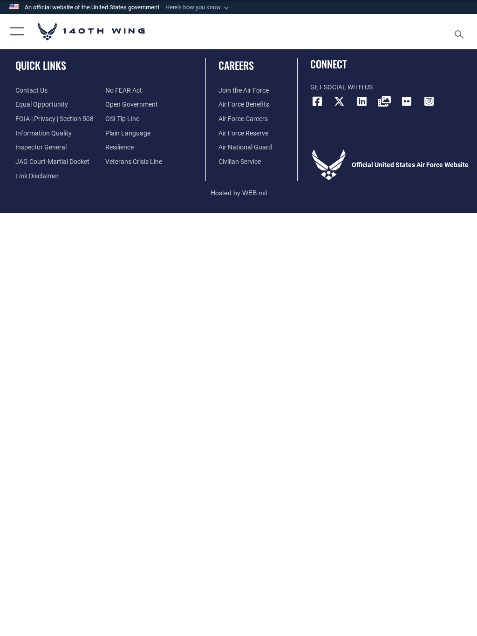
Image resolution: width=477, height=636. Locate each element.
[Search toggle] (461, 31)
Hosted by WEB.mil (239, 192)
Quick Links (40, 65)
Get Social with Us (341, 87)
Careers (236, 65)
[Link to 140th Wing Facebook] (317, 101)
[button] (198, 7)
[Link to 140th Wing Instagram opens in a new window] (429, 101)
